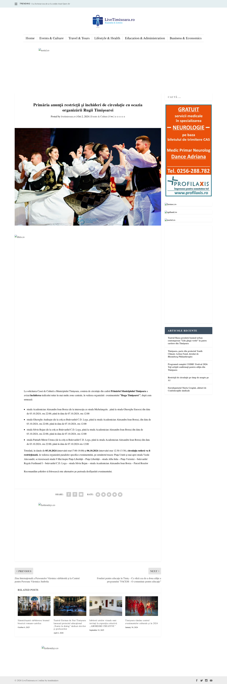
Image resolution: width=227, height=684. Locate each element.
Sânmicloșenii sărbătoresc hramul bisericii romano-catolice (33, 622)
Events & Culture (51, 38)
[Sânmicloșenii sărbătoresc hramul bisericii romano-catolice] (34, 606)
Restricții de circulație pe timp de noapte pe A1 (188, 379)
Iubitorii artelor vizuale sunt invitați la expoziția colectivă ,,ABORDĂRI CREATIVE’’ (103, 623)
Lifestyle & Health (107, 38)
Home (30, 38)
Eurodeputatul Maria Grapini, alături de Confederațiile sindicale (187, 389)
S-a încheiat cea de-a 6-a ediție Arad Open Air (50, 4)
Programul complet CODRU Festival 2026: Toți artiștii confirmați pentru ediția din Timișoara (188, 367)
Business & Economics (186, 38)
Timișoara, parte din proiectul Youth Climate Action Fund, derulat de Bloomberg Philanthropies (185, 353)
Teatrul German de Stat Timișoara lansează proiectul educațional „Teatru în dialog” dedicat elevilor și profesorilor (70, 624)
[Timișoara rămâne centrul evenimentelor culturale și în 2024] (141, 606)
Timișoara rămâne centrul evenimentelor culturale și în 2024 (141, 622)
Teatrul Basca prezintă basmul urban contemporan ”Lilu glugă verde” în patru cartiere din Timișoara (187, 340)
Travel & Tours (79, 38)
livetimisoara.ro (68, 116)
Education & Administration (145, 38)
